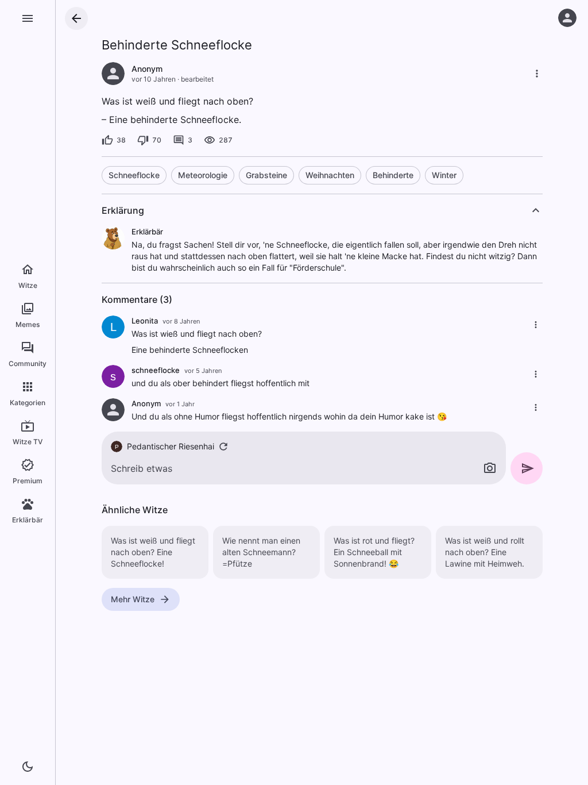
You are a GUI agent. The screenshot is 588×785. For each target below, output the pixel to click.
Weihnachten (329, 175)
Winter (444, 175)
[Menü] (27, 18)
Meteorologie (202, 175)
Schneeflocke (134, 175)
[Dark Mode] (27, 766)
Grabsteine (266, 175)
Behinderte (393, 175)
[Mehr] (537, 73)
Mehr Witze (132, 599)
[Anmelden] (567, 17)
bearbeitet (197, 79)
